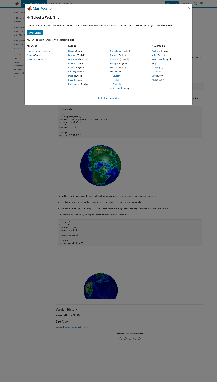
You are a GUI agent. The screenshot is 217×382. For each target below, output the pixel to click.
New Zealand (158, 59)
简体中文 (158, 67)
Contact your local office (108, 98)
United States (33, 59)
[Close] (189, 8)
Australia (156, 51)
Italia (70, 80)
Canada (30, 55)
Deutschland (74, 59)
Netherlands (115, 51)
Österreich (115, 59)
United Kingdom (117, 88)
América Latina (33, 51)
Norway (113, 55)
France (71, 72)
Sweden (113, 67)
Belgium (72, 51)
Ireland (71, 76)
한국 (154, 80)
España (71, 63)
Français (117, 84)
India (154, 55)
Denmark (72, 55)
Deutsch (116, 76)
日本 (154, 76)
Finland (71, 67)
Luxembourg (74, 84)
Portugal (114, 63)
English (116, 80)
